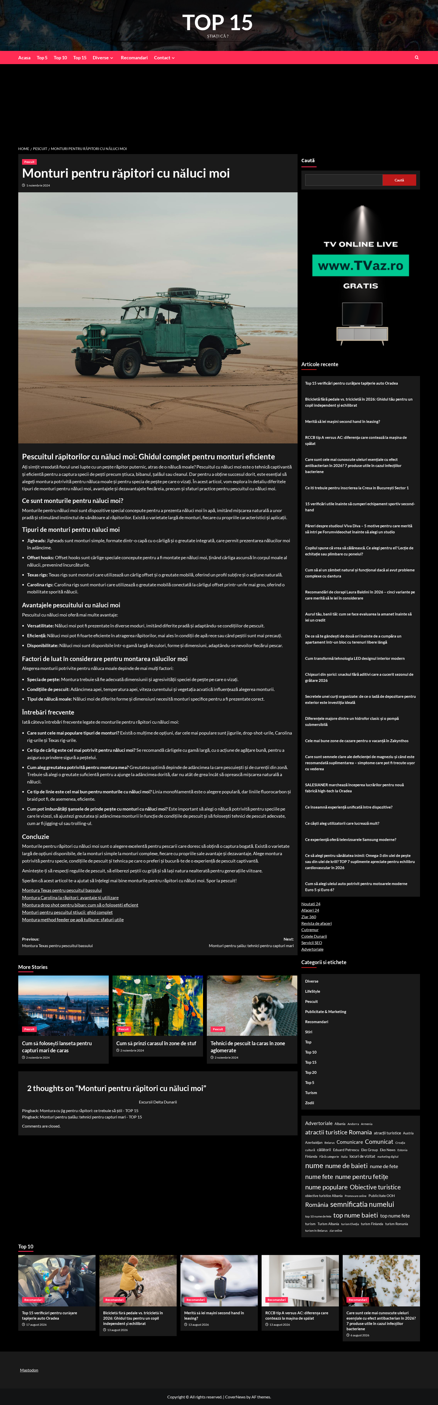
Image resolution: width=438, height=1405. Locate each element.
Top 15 (79, 57)
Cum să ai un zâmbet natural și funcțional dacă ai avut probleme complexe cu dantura (360, 573)
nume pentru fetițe (361, 1176)
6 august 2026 (360, 1335)
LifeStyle (312, 991)
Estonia (402, 1150)
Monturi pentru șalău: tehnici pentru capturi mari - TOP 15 (91, 1116)
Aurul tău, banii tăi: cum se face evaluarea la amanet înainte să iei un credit (358, 617)
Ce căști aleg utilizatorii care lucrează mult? (342, 823)
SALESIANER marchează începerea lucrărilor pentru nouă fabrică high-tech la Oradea (354, 787)
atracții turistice (387, 1132)
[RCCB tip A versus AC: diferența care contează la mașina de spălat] (300, 1280)
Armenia (366, 1124)
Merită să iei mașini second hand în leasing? (342, 421)
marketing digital (387, 1156)
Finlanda (311, 1156)
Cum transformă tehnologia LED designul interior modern (355, 658)
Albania (340, 1124)
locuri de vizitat (362, 1156)
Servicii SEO (311, 942)
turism (310, 1224)
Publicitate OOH (382, 1195)
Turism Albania (328, 1224)
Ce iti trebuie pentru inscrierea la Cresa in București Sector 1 (357, 487)
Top (308, 1042)
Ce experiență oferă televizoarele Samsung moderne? (350, 839)
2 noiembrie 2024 (38, 1057)
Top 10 (60, 57)
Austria (408, 1133)
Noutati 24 (310, 903)
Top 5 (42, 57)
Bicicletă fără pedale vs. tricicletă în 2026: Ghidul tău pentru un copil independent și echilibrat (359, 402)
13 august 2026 (117, 1330)
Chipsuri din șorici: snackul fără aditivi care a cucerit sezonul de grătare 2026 (359, 677)
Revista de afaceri (316, 923)
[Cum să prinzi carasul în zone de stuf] (158, 1006)
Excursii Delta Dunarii (158, 1101)
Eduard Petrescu (346, 1150)
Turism (311, 1092)
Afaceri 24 (310, 910)
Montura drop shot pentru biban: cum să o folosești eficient (80, 905)
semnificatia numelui (362, 1204)
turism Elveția (350, 1224)
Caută (308, 160)
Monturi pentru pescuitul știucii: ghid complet (67, 912)
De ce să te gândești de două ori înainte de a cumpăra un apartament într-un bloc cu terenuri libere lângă (353, 639)
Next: (251, 942)
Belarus (329, 1143)
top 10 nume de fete (318, 1216)
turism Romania (396, 1224)
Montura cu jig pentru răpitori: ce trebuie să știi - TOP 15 (89, 1110)
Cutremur (310, 929)
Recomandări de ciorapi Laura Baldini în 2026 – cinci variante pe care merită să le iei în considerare (360, 595)
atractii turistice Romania (338, 1132)
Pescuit (29, 162)
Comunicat (379, 1141)
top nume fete (395, 1216)
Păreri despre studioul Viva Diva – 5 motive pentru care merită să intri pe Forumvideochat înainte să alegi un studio (358, 528)
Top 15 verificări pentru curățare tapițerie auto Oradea (351, 383)
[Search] (417, 57)
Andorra (353, 1124)
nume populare (326, 1187)
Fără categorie (329, 1156)
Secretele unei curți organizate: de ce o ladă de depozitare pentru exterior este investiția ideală (360, 699)
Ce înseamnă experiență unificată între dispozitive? (348, 807)
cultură (310, 1150)
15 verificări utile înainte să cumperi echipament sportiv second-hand (360, 506)
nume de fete (384, 1166)
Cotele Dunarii (314, 936)
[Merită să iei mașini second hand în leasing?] (219, 1280)
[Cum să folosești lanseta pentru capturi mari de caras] (63, 1006)
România (316, 1204)
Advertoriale (312, 949)
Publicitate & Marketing (325, 1011)
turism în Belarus (316, 1230)
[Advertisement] (219, 102)
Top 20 (311, 1072)
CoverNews (235, 1396)
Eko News (387, 1150)
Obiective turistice (375, 1187)
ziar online (336, 1230)
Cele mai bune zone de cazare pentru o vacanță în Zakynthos (357, 740)
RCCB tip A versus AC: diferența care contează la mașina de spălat (356, 440)
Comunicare (350, 1142)
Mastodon (29, 1369)
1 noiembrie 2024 (38, 185)
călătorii (324, 1150)
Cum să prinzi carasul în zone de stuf (156, 1043)
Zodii (309, 1102)
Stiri (308, 1031)
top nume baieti (355, 1215)
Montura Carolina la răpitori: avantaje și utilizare (70, 897)
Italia (344, 1156)
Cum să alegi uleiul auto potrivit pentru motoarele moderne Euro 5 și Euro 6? (356, 886)
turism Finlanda (372, 1224)
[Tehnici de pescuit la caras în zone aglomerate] (252, 1006)
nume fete (319, 1176)
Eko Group (369, 1150)
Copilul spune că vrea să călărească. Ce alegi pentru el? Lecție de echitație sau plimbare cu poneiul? (359, 551)
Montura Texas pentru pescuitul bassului (62, 890)
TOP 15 (217, 22)
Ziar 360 (308, 916)
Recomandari (134, 57)
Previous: (57, 942)
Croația (400, 1143)
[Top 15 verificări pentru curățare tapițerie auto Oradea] (57, 1280)
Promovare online (356, 1195)
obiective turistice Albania (324, 1196)
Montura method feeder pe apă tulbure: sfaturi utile (73, 919)
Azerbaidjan (313, 1142)
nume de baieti (346, 1165)
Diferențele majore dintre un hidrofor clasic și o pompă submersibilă (352, 721)
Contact (162, 57)
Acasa (24, 57)
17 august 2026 (36, 1324)
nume (314, 1165)
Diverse (101, 57)
